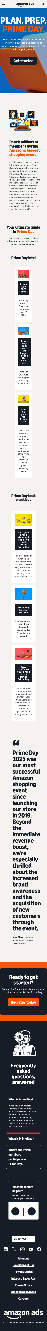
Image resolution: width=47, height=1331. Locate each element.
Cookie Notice (23, 1285)
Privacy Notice (23, 1272)
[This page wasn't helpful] (15, 1211)
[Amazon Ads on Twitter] (14, 1249)
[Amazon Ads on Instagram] (22, 1249)
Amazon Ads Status (23, 1292)
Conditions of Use (23, 1265)
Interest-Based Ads (23, 1278)
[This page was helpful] (31, 1211)
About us (23, 1258)
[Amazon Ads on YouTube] (31, 1249)
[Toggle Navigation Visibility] (3, 3)
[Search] (43, 4)
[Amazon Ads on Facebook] (39, 1249)
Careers (23, 1298)
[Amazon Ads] (23, 4)
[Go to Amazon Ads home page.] (23, 1314)
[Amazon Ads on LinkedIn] (6, 1249)
